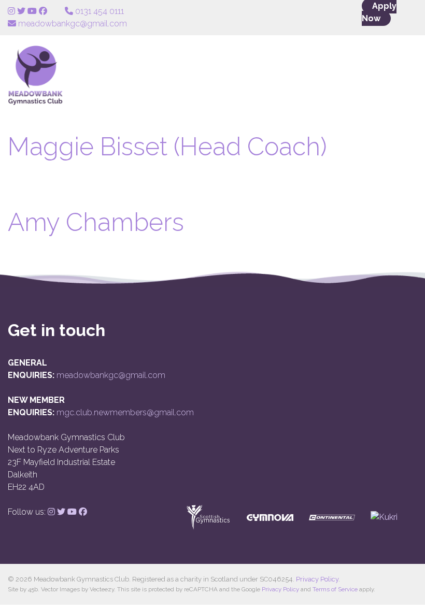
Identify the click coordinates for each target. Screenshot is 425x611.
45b (33, 589)
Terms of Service (335, 589)
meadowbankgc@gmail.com (110, 375)
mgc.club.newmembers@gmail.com (125, 412)
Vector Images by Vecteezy (77, 589)
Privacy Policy (317, 579)
